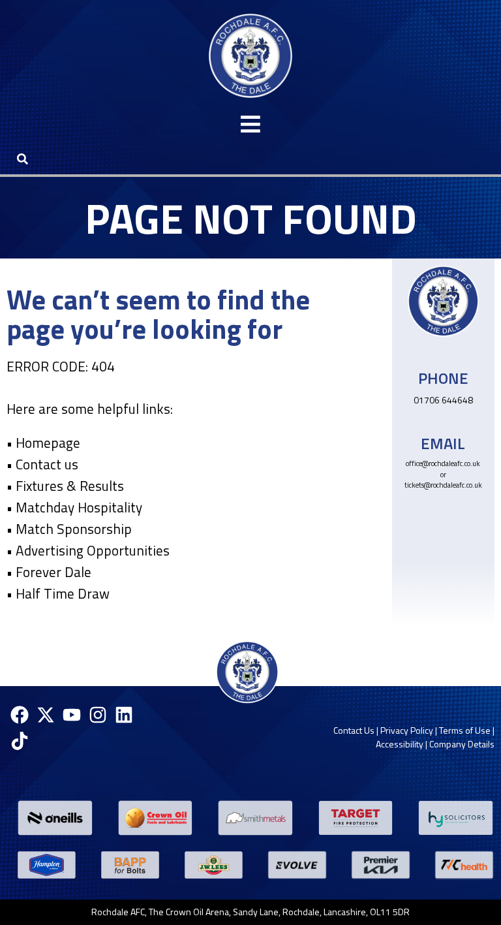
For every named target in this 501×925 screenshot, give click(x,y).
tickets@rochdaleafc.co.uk (443, 485)
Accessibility (399, 744)
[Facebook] (19, 715)
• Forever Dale (49, 571)
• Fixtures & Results (65, 485)
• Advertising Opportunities (88, 550)
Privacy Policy (406, 730)
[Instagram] (98, 715)
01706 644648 (443, 400)
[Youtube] (71, 715)
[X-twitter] (45, 715)
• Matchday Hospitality (74, 507)
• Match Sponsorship (69, 528)
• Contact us (42, 464)
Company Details (461, 744)
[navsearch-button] (22, 158)
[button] (250, 124)
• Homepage (43, 442)
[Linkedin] (124, 715)
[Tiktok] (19, 740)
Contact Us (353, 730)
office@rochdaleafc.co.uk (443, 463)
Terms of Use (465, 730)
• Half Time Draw (58, 593)
